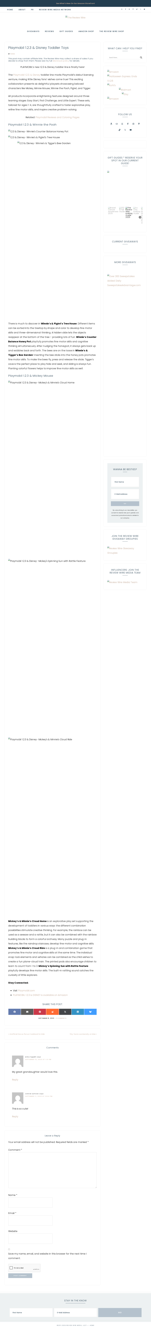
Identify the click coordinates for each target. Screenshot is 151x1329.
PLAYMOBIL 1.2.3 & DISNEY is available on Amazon (40, 995)
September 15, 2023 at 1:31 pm (38, 1059)
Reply (15, 1079)
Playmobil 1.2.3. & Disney (26, 74)
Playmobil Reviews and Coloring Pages (57, 117)
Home (92, 1325)
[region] (125, 199)
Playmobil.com (26, 990)
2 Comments (61, 1018)
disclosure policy (61, 60)
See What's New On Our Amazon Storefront (75, 3)
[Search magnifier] (141, 57)
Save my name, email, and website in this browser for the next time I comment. (47, 1256)
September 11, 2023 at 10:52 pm (38, 1096)
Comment (15, 1150)
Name (12, 1195)
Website (12, 1231)
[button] (125, 188)
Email (12, 1213)
